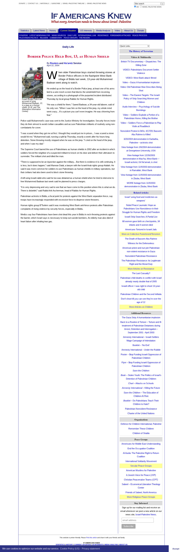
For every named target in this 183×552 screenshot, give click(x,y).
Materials (44, 3)
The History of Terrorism (141, 51)
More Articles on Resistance (141, 268)
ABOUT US (123, 544)
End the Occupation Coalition (141, 448)
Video (117, 30)
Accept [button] (175, 548)
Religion (44, 38)
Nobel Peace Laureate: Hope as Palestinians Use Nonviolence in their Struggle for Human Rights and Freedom (141, 208)
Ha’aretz (68, 63)
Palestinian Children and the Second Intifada (141, 294)
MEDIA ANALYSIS (111, 544)
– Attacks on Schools (141, 383)
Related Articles (141, 192)
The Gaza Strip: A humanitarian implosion (141, 317)
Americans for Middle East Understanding (141, 444)
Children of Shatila (141, 433)
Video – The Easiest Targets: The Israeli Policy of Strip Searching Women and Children (141, 98)
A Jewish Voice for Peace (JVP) (141, 475)
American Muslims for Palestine (141, 470)
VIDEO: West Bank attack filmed (141, 78)
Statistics (24, 30)
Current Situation (68, 30)
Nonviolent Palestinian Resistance (141, 256)
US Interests (86, 30)
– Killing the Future (141, 388)
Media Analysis (103, 30)
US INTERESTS (97, 544)
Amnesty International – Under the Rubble (141, 350)
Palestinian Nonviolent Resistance (141, 409)
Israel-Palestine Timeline (74, 3)
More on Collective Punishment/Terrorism (141, 234)
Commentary (56, 38)
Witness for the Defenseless (141, 243)
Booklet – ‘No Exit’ (141, 345)
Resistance (103, 35)
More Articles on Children (141, 307)
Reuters (54, 63)
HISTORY (69, 544)
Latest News (39, 30)
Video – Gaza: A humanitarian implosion (141, 82)
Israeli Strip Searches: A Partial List (141, 216)
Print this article (91, 537)
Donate (22, 3)
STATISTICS (60, 544)
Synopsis (23, 35)
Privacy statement (91, 548)
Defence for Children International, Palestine (141, 424)
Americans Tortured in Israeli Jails (141, 229)
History (52, 30)
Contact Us (33, 3)
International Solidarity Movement (141, 461)
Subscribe (55, 3)
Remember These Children (141, 428)
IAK (137, 7)
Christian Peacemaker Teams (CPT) (141, 479)
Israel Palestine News (151, 7)
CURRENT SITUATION (82, 544)
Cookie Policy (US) (69, 548)
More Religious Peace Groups (141, 497)
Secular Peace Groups (141, 466)
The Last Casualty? (141, 273)
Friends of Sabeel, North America (141, 492)
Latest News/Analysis (39, 35)
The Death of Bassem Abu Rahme (141, 238)
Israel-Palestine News (96, 3)
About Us (128, 30)
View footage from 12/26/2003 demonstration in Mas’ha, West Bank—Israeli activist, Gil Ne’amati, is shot (141, 158)
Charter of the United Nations (141, 413)
